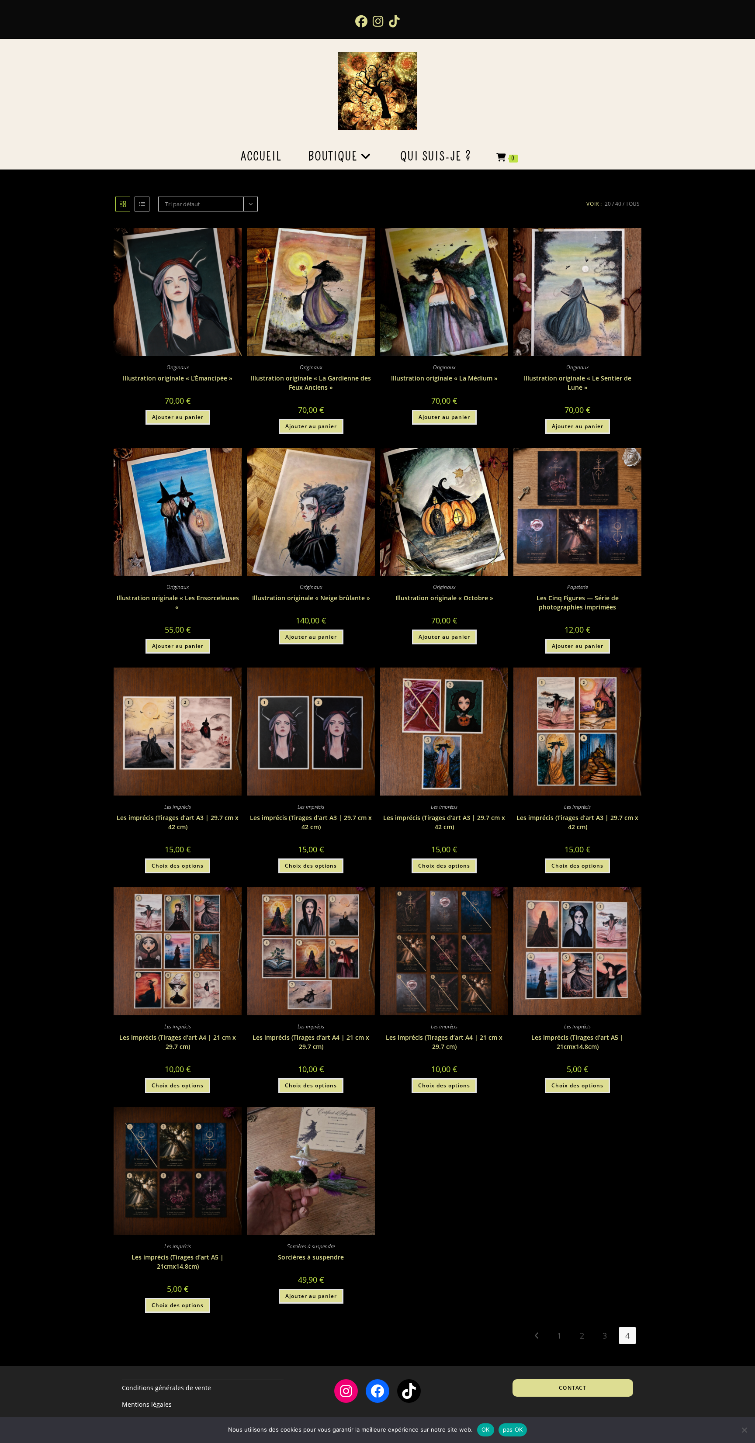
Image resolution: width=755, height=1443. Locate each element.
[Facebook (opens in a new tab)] (361, 21)
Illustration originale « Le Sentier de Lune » (577, 382)
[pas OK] (744, 1430)
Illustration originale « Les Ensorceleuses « (178, 602)
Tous (633, 204)
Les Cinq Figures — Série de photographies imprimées (578, 602)
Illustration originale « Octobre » (444, 598)
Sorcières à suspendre (311, 1246)
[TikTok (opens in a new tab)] (394, 21)
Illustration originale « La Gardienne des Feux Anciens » (311, 382)
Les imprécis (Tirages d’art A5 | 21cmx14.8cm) (577, 1042)
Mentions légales (147, 1404)
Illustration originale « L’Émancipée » (177, 378)
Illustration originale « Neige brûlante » (311, 598)
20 (608, 204)
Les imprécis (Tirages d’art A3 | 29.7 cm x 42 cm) (178, 822)
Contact (572, 1387)
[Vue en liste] (142, 204)
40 (618, 204)
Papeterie (577, 587)
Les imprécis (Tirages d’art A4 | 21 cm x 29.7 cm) (177, 1042)
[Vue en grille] (122, 204)
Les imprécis (177, 806)
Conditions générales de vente (166, 1388)
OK (485, 1429)
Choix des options (178, 865)
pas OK (513, 1429)
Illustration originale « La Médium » (444, 378)
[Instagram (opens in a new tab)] (378, 21)
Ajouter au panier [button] (178, 417)
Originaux (177, 367)
